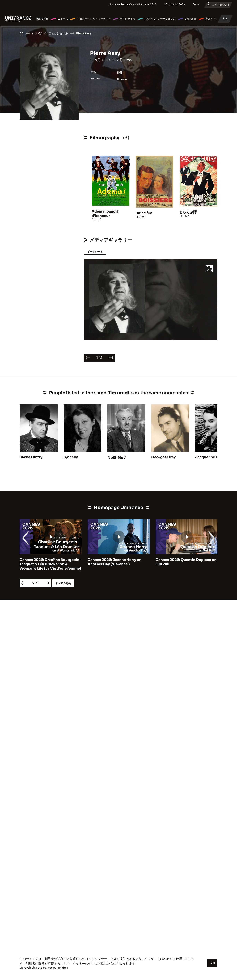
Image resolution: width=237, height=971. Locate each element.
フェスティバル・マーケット (94, 18)
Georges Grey (163, 457)
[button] (209, 269)
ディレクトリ (128, 18)
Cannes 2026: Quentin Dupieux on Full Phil (118, 562)
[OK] (212, 962)
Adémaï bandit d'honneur (105, 213)
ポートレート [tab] (95, 251)
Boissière (144, 213)
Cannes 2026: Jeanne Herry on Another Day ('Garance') (46, 562)
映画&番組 (42, 18)
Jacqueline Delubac (212, 457)
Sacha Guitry (31, 457)
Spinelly (71, 457)
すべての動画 (63, 583)
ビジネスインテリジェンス (160, 18)
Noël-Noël (116, 458)
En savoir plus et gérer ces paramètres (44, 967)
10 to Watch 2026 (174, 4)
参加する (210, 18)
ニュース (63, 18)
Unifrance (190, 18)
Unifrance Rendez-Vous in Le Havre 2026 (132, 4)
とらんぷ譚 (188, 212)
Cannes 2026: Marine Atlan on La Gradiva (185, 562)
